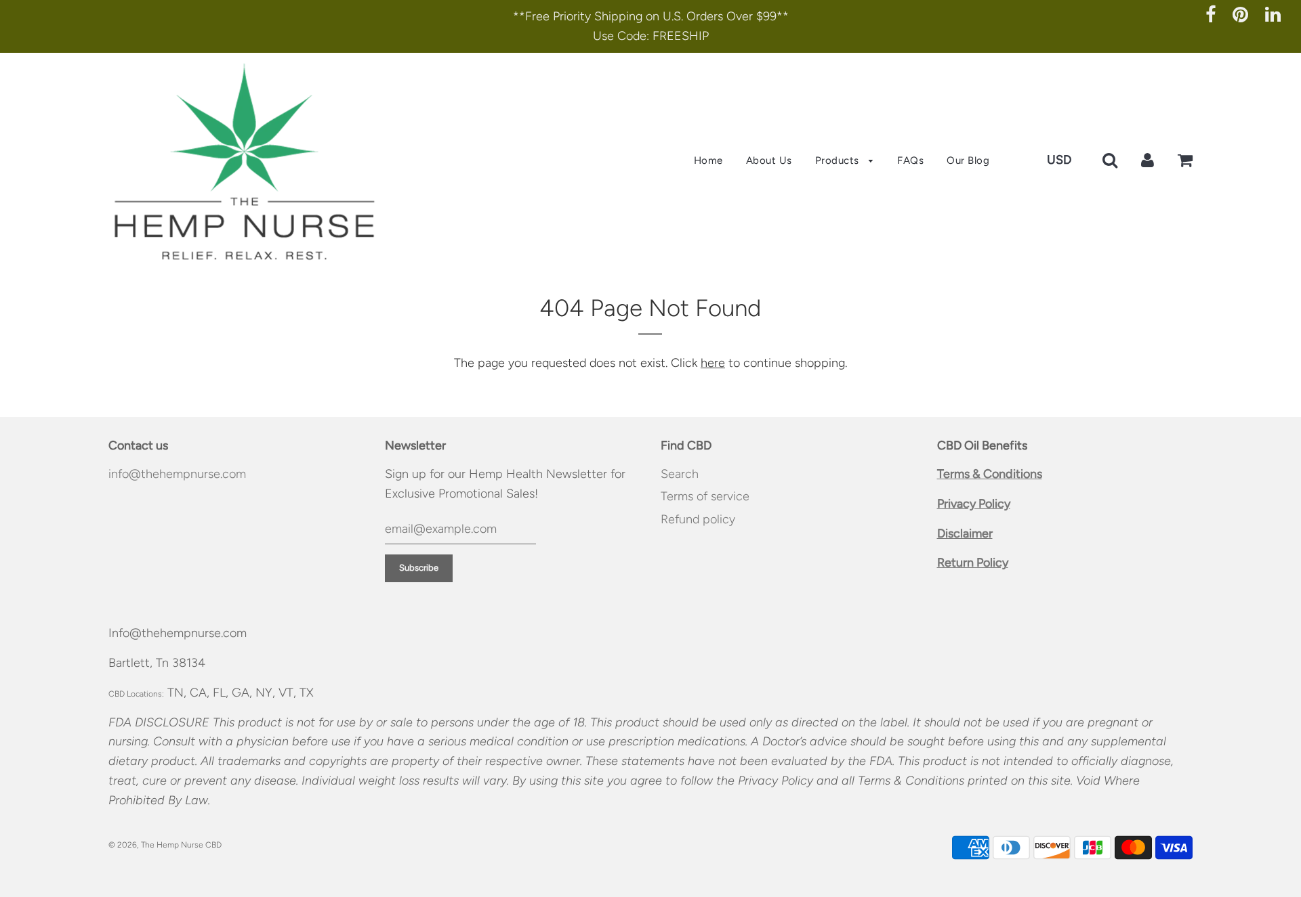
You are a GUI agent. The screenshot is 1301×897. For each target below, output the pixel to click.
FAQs (910, 160)
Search (680, 473)
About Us (769, 160)
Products (839, 160)
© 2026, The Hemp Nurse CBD (165, 845)
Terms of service (705, 496)
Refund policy (698, 519)
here (713, 362)
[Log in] (1147, 159)
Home (708, 160)
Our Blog (968, 160)
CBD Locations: (136, 694)
